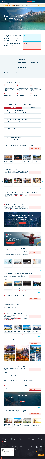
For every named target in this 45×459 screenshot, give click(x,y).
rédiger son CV (5, 319)
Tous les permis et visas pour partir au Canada (18, 195)
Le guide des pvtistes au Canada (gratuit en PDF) (34, 276)
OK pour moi (12, 455)
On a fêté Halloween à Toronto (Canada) (28, 380)
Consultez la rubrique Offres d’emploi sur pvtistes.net (34, 316)
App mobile (21, 449)
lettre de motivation (11, 319)
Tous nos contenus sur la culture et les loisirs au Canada (34, 369)
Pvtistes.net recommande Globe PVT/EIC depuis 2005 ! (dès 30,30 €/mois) (34, 252)
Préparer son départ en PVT (13, 209)
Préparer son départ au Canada (35, 65)
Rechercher (24, 1)
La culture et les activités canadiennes (34, 70)
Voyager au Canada (20, 70)
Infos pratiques (14, 1)
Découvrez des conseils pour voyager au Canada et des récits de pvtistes (34, 343)
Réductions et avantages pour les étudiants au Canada (34, 172)
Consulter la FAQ (22, 223)
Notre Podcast (29, 449)
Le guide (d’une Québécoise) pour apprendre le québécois (11, 380)
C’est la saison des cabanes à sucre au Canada (10, 377)
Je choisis (8, 455)
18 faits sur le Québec (26, 378)
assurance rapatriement (14, 255)
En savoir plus (5, 90)
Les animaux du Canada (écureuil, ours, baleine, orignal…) (30, 375)
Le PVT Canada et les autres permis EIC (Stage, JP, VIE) (34, 63)
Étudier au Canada (7, 65)
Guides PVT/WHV (14, 449)
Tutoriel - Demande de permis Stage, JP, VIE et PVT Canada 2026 (34, 148)
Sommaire (39, 142)
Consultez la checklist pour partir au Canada (34, 207)
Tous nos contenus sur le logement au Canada (10, 307)
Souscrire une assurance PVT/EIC (9, 67)
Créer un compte (39, 1)
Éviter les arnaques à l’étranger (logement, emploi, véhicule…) (11, 304)
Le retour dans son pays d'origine (22, 72)
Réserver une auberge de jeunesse (34, 298)
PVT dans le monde (30, 446)
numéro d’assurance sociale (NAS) (18, 318)
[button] (2, 158)
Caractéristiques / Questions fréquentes (22, 63)
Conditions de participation (9, 62)
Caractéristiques (13, 107)
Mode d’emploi (14, 446)
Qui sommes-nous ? (22, 446)
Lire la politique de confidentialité (4, 453)
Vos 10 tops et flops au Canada (8, 378)
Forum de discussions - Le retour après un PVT (34, 414)
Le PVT (8, 1)
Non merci (3, 455)
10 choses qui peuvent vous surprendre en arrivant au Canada (31, 377)
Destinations (11, 1)
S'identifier (42, 1)
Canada (10, 3)
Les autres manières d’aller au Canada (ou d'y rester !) (22, 65)
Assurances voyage (29, 1)
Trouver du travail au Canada (9, 70)
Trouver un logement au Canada (35, 67)
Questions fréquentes (32, 107)
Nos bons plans (33, 1)
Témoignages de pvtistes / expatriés (8, 73)
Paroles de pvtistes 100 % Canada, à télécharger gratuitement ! (34, 389)
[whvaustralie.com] (38, 452)
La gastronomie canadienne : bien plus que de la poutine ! (11, 375)
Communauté (20, 1)
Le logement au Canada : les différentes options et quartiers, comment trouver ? (14, 302)
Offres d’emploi (17, 1)
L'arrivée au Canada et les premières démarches (21, 68)
